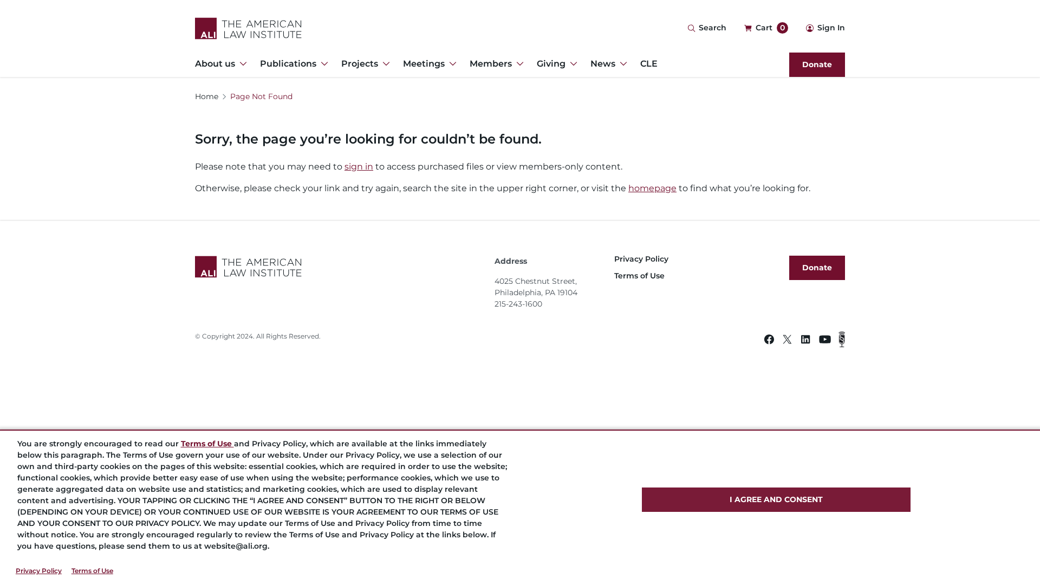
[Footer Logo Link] (340, 267)
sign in (358, 166)
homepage (652, 188)
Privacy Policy (39, 571)
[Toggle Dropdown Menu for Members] (518, 64)
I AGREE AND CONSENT (776, 499)
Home (206, 96)
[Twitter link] (787, 341)
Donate (817, 64)
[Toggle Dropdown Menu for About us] (241, 64)
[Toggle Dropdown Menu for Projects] (384, 64)
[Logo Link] (248, 28)
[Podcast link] (841, 341)
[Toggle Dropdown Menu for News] (621, 64)
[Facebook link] (769, 341)
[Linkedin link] (805, 341)
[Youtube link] (825, 341)
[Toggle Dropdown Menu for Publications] (322, 64)
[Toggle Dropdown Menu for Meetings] (451, 64)
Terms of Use (92, 571)
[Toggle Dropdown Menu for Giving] (571, 64)
